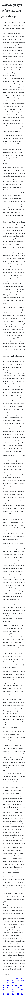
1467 (23, 991)
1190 (8, 989)
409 (8, 987)
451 (9, 991)
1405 (13, 991)
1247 (4, 991)
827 (3, 982)
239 (12, 980)
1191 (4, 978)
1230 (13, 994)
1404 (17, 980)
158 (18, 991)
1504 (17, 989)
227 (8, 982)
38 (8, 978)
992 (3, 980)
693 (12, 987)
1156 (13, 982)
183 (12, 978)
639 (22, 987)
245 (3, 987)
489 (22, 989)
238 (22, 994)
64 (12, 985)
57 (12, 989)
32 (17, 982)
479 (8, 980)
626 (3, 985)
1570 (17, 987)
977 (18, 994)
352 (21, 982)
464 (16, 985)
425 (21, 985)
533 (8, 985)
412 (21, 978)
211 (3, 989)
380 (8, 994)
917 (17, 978)
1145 (22, 980)
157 (3, 996)
